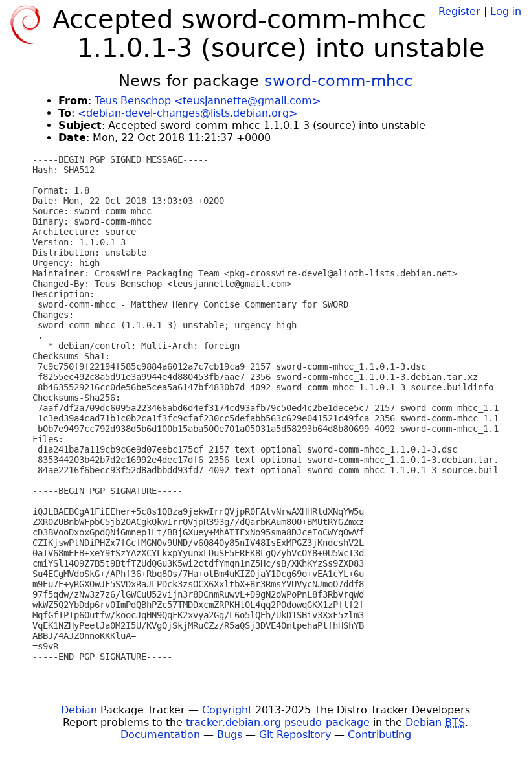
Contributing (379, 734)
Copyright (227, 710)
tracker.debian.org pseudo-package (278, 722)
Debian (79, 710)
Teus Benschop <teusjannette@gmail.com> (208, 101)
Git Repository (295, 734)
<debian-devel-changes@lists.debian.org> (187, 113)
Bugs (229, 734)
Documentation (160, 734)
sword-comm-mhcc (338, 81)
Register (459, 11)
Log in (505, 11)
